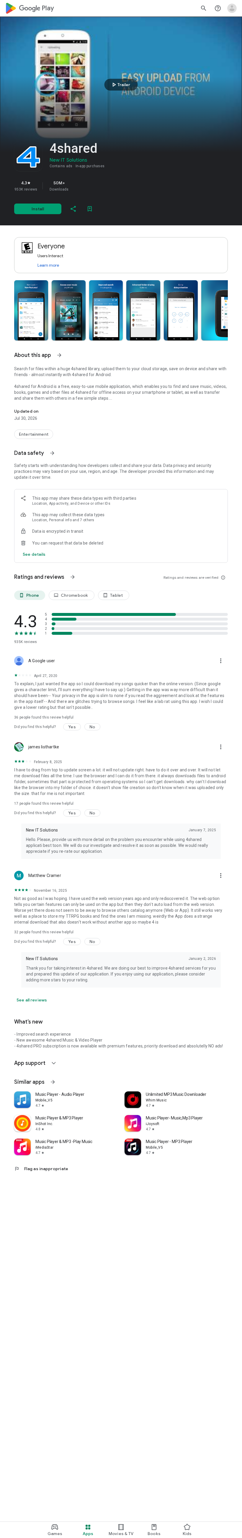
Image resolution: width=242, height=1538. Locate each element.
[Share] (73, 209)
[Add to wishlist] (90, 209)
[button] (31, 310)
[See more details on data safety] (34, 554)
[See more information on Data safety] (52, 453)
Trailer (120, 84)
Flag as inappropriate (41, 1168)
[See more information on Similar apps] (53, 1082)
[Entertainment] (33, 434)
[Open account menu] (232, 8)
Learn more (48, 265)
